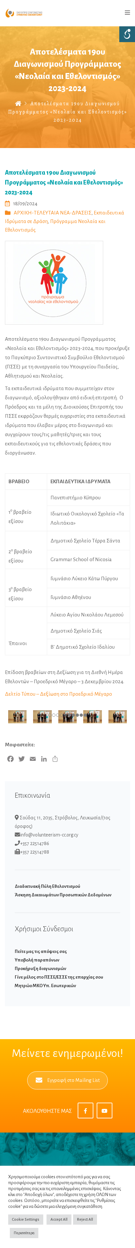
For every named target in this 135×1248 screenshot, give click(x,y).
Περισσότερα (24, 1233)
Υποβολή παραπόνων (37, 960)
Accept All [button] (59, 1219)
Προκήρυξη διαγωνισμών (40, 968)
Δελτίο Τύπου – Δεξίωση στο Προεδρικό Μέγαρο (58, 694)
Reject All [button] (85, 1219)
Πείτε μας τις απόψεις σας (41, 951)
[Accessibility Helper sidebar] (127, 34)
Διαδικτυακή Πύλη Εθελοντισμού (47, 886)
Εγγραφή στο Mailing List (73, 1080)
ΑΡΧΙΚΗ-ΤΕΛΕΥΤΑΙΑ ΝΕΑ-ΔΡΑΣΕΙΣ (52, 212)
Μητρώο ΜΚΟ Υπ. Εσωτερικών (45, 985)
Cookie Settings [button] (25, 1219)
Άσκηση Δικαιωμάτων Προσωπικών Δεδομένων (63, 894)
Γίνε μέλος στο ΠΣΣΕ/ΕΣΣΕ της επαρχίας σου (59, 977)
